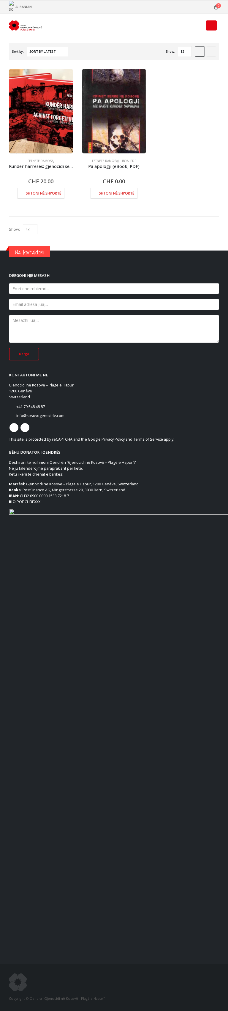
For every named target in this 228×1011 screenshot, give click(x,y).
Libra (125, 161)
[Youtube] (165, 7)
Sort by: (18, 51)
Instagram (24, 427)
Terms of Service (148, 439)
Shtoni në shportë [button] (43, 193)
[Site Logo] (25, 25)
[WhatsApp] (185, 7)
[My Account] (206, 7)
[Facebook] (155, 7)
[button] (197, 25)
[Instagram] (175, 7)
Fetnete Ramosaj (41, 161)
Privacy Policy (113, 439)
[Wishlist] (196, 7)
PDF (133, 161)
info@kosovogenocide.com (40, 415)
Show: (170, 51)
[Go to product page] (41, 111)
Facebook (14, 427)
